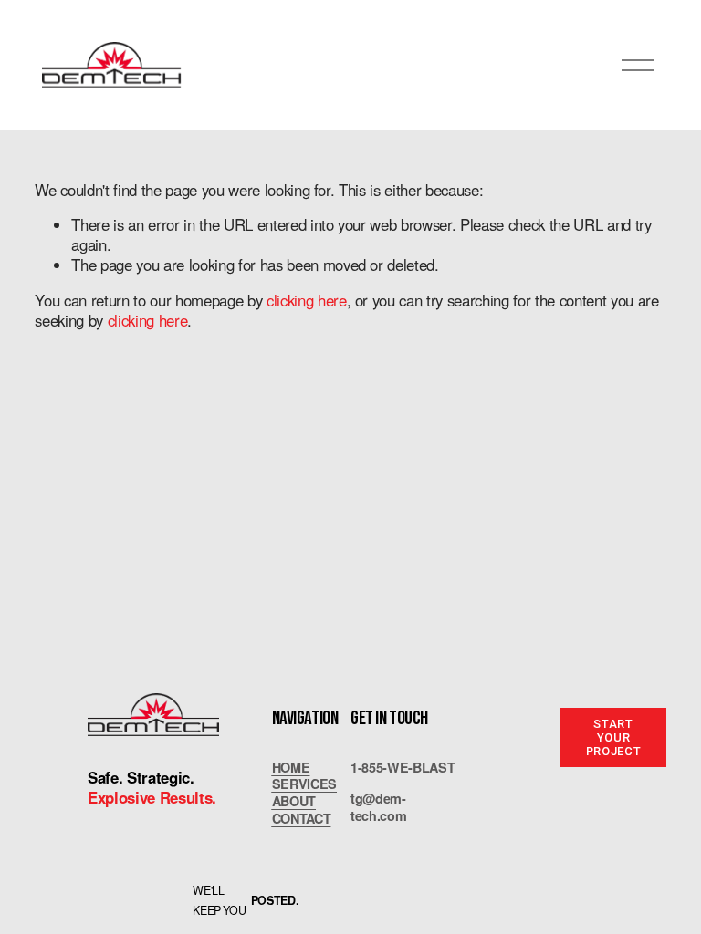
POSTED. (274, 900)
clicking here (307, 300)
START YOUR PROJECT (613, 737)
